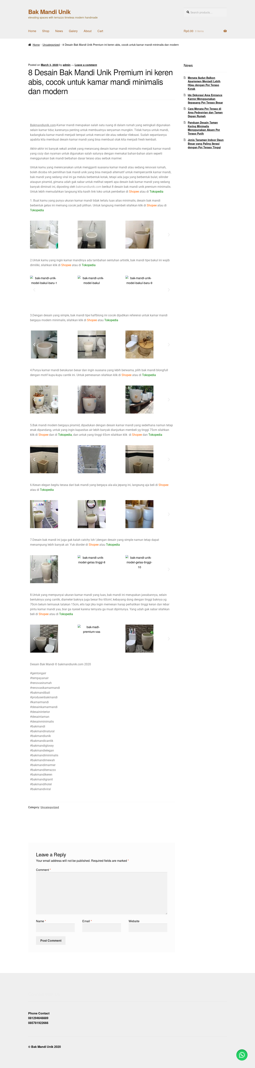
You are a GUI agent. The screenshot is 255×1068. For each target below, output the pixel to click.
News (59, 31)
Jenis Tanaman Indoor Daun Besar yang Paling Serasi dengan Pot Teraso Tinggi (206, 143)
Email (87, 921)
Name (41, 921)
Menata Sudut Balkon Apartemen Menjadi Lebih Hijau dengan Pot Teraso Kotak (204, 83)
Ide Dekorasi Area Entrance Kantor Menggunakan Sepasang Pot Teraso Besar (205, 98)
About (87, 31)
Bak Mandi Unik (49, 11)
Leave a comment (86, 65)
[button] (34, 234)
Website (134, 921)
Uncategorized (51, 44)
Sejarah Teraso (42, 819)
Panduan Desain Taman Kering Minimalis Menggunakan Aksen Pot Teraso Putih (204, 128)
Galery (73, 31)
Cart (100, 31)
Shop (45, 31)
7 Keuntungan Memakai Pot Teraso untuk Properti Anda (142, 822)
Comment (43, 870)
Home (32, 31)
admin (67, 65)
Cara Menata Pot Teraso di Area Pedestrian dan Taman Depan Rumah (205, 112)
